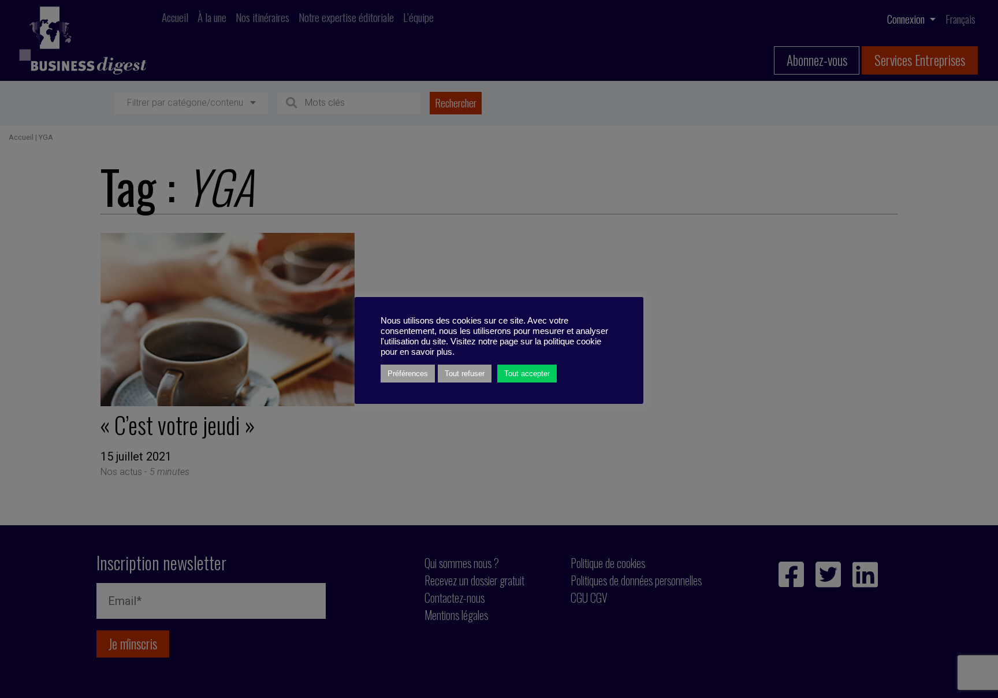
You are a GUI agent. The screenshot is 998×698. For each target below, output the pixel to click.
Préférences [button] (408, 373)
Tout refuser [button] (465, 373)
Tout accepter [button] (527, 373)
